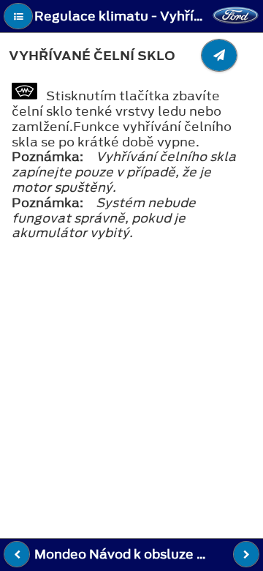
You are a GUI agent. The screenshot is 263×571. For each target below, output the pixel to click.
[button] (18, 16)
